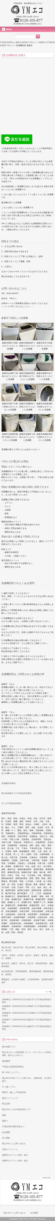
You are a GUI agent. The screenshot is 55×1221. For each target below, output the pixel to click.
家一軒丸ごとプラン (11, 1072)
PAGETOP (46, 1178)
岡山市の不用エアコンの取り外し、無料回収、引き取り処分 (27, 1079)
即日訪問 (6, 1104)
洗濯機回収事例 (8, 783)
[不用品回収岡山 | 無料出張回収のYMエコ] (27, 13)
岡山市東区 (30, 947)
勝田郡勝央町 (35, 971)
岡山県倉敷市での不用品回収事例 (16, 793)
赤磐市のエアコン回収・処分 (15, 1161)
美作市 (22, 963)
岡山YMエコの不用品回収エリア (16, 1109)
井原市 (20, 955)
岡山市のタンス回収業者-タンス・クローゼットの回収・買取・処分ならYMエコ (27, 1053)
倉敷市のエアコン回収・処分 (15, 1155)
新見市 (44, 955)
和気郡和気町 (41, 963)
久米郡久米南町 (18, 979)
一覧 (50, 992)
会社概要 (6, 1132)
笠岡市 (12, 955)
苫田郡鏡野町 (21, 971)
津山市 (8, 950)
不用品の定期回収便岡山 (13, 1067)
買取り (5, 1121)
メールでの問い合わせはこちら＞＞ (17, 306)
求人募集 (6, 1138)
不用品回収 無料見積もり (13, 1126)
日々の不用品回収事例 (11, 803)
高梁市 (36, 955)
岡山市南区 (42, 947)
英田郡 (8, 974)
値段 (4, 1115)
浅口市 (30, 963)
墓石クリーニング (10, 1098)
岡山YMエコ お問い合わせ (14, 1144)
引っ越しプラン (9, 1087)
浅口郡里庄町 (7, 971)
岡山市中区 (18, 947)
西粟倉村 (5, 979)
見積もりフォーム (10, 1149)
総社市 (28, 955)
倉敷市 (4, 161)
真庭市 (14, 963)
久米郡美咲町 (33, 979)
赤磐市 (8, 958)
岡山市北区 (6, 947)
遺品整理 (6, 1061)
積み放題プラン (9, 1047)
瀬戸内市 (5, 963)
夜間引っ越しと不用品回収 (14, 1092)
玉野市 (4, 955)
